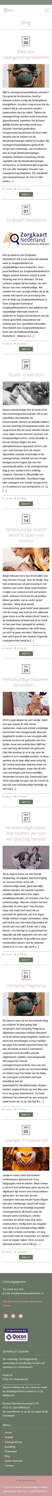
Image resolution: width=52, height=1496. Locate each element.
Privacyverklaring (26, 1480)
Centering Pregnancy (26, 985)
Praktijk (9, 1437)
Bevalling (10, 1446)
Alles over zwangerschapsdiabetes (26, 54)
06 (26, 43)
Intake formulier (13, 1460)
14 (26, 520)
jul (26, 972)
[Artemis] (8, 10)
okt (26, 814)
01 (26, 211)
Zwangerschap (13, 1442)
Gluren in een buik (26, 375)
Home (8, 1432)
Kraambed (11, 1451)
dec (26, 207)
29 (26, 366)
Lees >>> (26, 194)
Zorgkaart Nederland (26, 220)
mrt (26, 362)
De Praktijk (21, 344)
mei (26, 38)
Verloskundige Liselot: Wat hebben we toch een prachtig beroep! (26, 833)
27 (26, 819)
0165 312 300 (15, 1289)
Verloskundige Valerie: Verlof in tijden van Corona (26, 535)
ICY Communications (35, 1491)
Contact (9, 1465)
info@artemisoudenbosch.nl (27, 1293)
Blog (7, 1456)
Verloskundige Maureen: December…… (26, 682)
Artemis (8, 189)
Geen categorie (23, 189)
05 (26, 1131)
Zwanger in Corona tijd (26, 1140)
